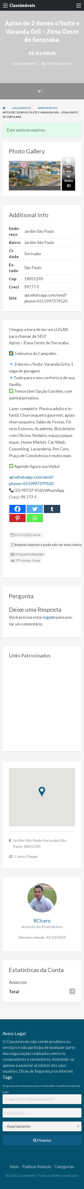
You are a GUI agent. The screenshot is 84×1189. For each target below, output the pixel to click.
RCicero (42, 920)
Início (14, 1166)
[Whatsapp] (35, 518)
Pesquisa (43, 1140)
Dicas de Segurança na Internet (46, 1071)
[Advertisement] (42, 703)
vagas (6, 1091)
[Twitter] (35, 509)
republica (61, 1085)
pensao (14, 1085)
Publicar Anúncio (36, 1166)
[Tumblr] (52, 509)
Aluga (6, 1085)
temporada (73, 1085)
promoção (24, 1085)
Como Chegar (26, 856)
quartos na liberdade (43, 1085)
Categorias (64, 1166)
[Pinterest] (17, 518)
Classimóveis (22, 5)
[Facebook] (17, 509)
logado (49, 617)
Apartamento (26, 63)
